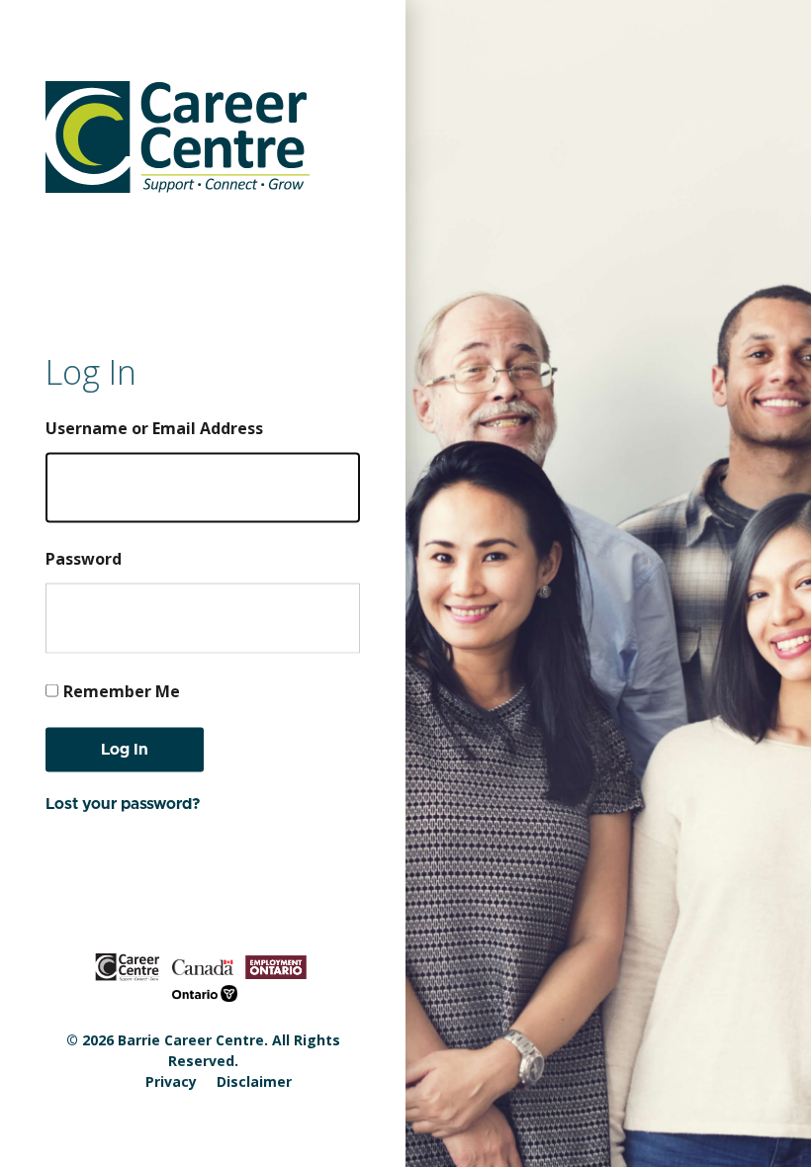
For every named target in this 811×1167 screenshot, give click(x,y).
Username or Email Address (154, 427)
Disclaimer (254, 1081)
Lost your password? (123, 803)
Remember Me (121, 690)
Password (83, 558)
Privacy (171, 1081)
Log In (124, 749)
